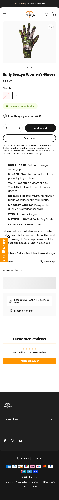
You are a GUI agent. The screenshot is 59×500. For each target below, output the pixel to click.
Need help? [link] (50, 262)
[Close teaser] (8, 236)
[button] (4, 250)
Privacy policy (21, 482)
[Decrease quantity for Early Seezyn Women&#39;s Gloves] (6, 128)
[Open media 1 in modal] (51, 27)
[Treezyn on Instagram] (13, 441)
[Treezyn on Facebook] (5, 441)
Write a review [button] (29, 361)
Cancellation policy (29, 486)
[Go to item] (27, 67)
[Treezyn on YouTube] (20, 441)
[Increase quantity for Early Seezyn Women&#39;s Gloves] (19, 128)
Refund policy (8, 482)
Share (10, 261)
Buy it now (29, 138)
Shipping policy (49, 482)
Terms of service (35, 482)
